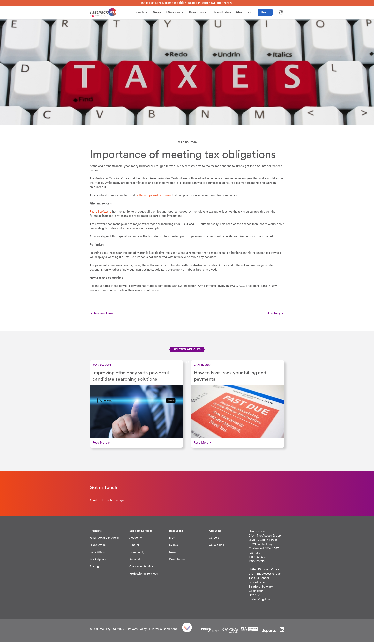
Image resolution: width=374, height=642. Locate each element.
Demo (265, 12)
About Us (242, 12)
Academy (135, 537)
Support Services (140, 531)
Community (137, 552)
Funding (134, 545)
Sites (280, 12)
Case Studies (221, 12)
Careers (214, 537)
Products (137, 12)
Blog (172, 537)
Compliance (177, 559)
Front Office (98, 545)
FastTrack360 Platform (105, 537)
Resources (196, 12)
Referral (134, 559)
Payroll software (100, 211)
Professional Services (143, 573)
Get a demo (216, 545)
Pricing (94, 566)
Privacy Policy (137, 629)
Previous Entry (103, 313)
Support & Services (166, 12)
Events (173, 545)
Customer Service (141, 566)
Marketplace (98, 559)
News (172, 552)
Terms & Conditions (164, 629)
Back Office (97, 552)
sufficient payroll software (153, 195)
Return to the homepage (108, 500)
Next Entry (273, 313)
